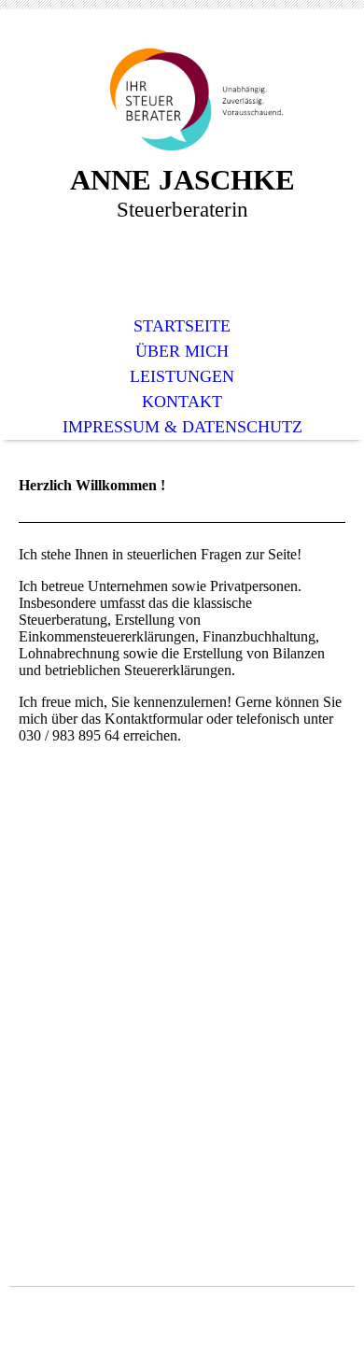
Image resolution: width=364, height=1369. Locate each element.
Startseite (182, 326)
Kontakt (182, 401)
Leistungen (182, 376)
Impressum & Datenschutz (182, 426)
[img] (182, 100)
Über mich (182, 351)
